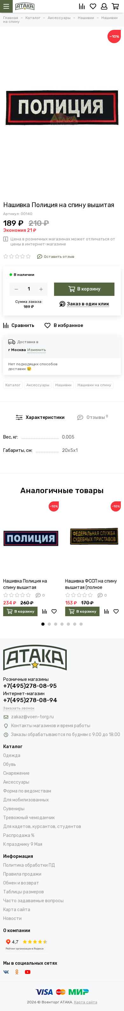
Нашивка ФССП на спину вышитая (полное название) (91, 584)
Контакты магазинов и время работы (50, 725)
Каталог (12, 385)
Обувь (9, 764)
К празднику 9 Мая (22, 844)
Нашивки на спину (94, 385)
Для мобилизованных (26, 800)
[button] (43, 624)
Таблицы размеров (23, 892)
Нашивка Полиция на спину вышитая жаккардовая (25, 584)
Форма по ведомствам (27, 791)
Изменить (36, 350)
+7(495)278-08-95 (30, 685)
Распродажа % (18, 835)
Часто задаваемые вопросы (33, 900)
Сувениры (13, 809)
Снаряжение (16, 773)
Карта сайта (16, 909)
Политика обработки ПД (29, 865)
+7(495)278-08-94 (30, 700)
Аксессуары (37, 385)
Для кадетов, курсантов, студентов (42, 826)
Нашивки (63, 385)
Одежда (11, 755)
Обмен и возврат (21, 883)
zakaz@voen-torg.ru (32, 717)
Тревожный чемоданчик (29, 817)
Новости (12, 918)
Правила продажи (22, 874)
